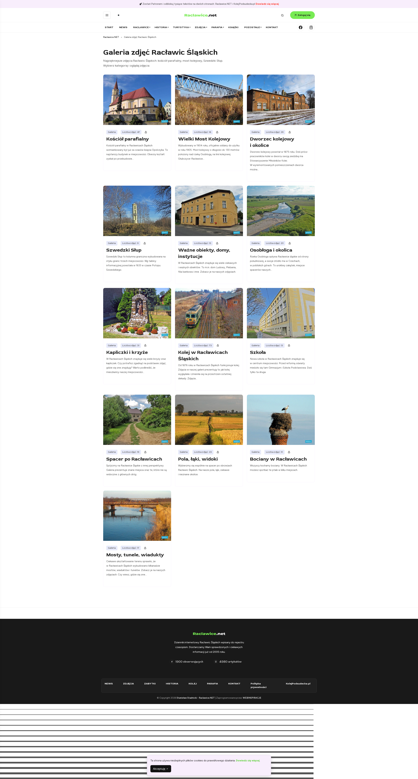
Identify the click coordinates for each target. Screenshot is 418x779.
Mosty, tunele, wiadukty (135, 555)
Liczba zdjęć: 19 (130, 452)
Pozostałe (252, 27)
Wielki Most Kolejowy (204, 139)
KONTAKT (234, 683)
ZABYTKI (150, 683)
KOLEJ (193, 683)
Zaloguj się (304, 15)
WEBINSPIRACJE (252, 697)
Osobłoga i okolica (271, 250)
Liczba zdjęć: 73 (203, 345)
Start (109, 27)
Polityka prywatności (258, 685)
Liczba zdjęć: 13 (202, 243)
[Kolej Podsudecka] (311, 27)
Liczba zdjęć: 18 (202, 132)
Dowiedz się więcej (267, 3)
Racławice (141, 27)
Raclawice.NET (111, 37)
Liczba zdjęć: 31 (130, 345)
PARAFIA (212, 683)
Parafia (216, 27)
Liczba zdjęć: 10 (274, 452)
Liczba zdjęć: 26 (275, 132)
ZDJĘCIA (128, 683)
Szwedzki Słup (123, 250)
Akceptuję (159, 769)
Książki (233, 27)
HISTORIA (172, 683)
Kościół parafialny (127, 139)
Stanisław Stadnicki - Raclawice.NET (196, 697)
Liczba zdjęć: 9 (130, 243)
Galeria (112, 132)
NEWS (109, 683)
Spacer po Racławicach (134, 459)
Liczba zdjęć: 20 (275, 243)
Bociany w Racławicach (278, 459)
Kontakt (272, 27)
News (123, 27)
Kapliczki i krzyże (127, 352)
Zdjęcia (200, 27)
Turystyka (181, 27)
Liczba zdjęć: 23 (203, 452)
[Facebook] (300, 27)
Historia (161, 27)
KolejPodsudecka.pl (298, 683)
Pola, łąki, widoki (198, 459)
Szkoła (258, 352)
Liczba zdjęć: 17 (130, 548)
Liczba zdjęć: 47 (131, 132)
